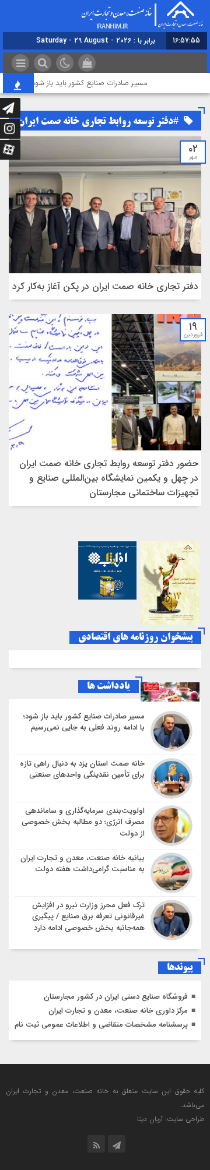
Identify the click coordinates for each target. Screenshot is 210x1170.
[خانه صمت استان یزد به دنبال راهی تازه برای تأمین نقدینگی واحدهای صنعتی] (105, 778)
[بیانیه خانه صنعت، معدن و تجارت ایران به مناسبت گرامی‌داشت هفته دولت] (105, 873)
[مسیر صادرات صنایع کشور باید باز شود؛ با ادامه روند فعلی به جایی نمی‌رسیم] (105, 731)
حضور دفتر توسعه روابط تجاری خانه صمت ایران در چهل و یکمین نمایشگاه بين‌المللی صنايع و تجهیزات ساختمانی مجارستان (108, 478)
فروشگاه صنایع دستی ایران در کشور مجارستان (116, 997)
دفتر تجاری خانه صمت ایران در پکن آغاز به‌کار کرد (105, 286)
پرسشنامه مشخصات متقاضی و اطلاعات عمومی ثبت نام (101, 1025)
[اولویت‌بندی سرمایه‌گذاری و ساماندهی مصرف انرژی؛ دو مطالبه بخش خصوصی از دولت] (105, 825)
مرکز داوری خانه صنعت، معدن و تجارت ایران (118, 1011)
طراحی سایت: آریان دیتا (170, 1119)
